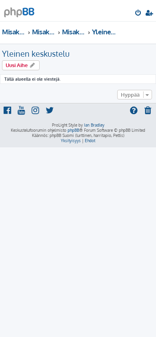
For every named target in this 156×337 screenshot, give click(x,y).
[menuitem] (138, 13)
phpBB (73, 130)
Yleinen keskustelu (36, 53)
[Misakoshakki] (19, 10)
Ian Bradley (94, 125)
